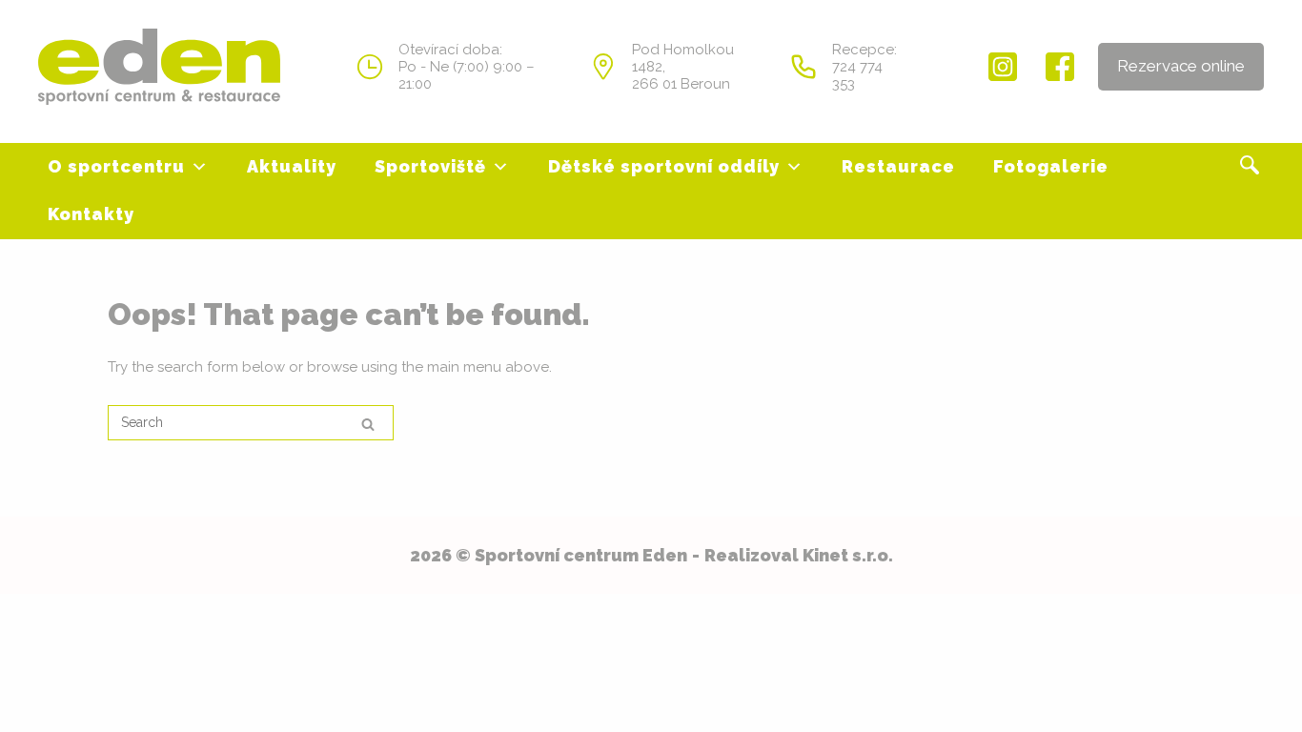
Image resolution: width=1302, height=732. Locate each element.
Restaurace (898, 166)
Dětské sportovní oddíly (664, 166)
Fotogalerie (1051, 166)
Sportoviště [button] (430, 166)
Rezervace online (1181, 65)
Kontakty (91, 214)
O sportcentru (116, 166)
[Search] (368, 423)
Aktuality (291, 166)
